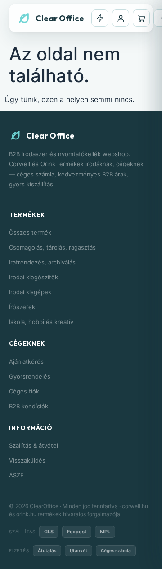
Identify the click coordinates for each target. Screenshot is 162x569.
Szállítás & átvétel (33, 445)
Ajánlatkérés (26, 361)
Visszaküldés (27, 460)
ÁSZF (16, 475)
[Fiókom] (120, 18)
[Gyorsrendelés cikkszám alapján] (99, 18)
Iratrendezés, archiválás (42, 262)
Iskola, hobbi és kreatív (41, 321)
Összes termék (30, 232)
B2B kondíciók (28, 406)
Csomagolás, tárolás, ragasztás (52, 247)
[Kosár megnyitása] (141, 18)
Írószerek (22, 306)
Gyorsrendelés (29, 376)
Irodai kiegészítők (33, 277)
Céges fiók (24, 391)
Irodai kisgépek (30, 292)
